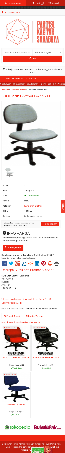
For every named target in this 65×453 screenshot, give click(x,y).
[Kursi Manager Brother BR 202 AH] (16, 340)
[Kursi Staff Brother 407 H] (16, 387)
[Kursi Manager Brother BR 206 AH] (46, 340)
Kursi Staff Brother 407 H (16, 404)
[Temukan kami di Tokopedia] (17, 427)
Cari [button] (33, 59)
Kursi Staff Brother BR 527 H (26, 96)
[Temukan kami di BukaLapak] (47, 427)
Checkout (54, 3)
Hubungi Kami (14, 248)
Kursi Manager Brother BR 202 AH (16, 357)
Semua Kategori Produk (19, 79)
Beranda (5, 90)
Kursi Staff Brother (18, 90)
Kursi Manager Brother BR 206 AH (46, 357)
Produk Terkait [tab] (13, 316)
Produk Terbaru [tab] (35, 316)
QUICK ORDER (51, 224)
